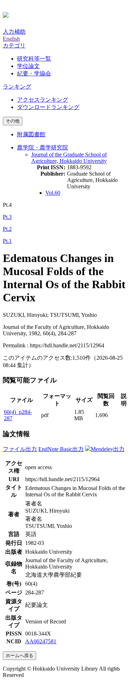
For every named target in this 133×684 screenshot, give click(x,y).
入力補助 (14, 32)
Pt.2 (7, 229)
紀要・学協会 (34, 73)
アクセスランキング (42, 100)
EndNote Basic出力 (61, 449)
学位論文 (28, 66)
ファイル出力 (20, 449)
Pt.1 (7, 241)
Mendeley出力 (107, 449)
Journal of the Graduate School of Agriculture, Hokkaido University (69, 158)
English (11, 39)
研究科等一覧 (34, 59)
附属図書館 (31, 134)
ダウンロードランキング (48, 107)
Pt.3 (7, 217)
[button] (14, 45)
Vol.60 (52, 193)
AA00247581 (40, 641)
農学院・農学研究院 (42, 147)
